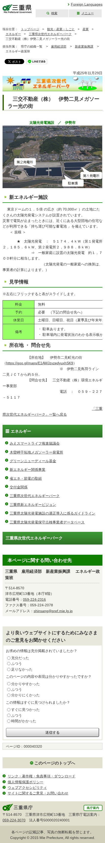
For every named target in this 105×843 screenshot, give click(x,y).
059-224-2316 (34, 599)
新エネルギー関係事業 (27, 470)
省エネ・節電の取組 (26, 478)
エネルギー (13, 34)
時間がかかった (23, 721)
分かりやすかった (25, 684)
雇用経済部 (58, 46)
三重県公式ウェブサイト (17, 8)
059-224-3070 (14, 820)
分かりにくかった (25, 695)
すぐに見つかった (25, 709)
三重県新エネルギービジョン (33, 505)
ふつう (16, 663)
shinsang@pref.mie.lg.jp (53, 611)
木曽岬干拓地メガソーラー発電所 (36, 452)
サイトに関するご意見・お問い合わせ (38, 793)
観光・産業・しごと (61, 29)
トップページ (30, 29)
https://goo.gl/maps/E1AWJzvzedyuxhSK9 (39, 363)
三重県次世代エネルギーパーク (50, 34)
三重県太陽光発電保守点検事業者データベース (47, 522)
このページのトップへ (54, 763)
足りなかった (22, 669)
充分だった (20, 658)
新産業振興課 (84, 46)
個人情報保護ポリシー (25, 782)
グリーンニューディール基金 (33, 461)
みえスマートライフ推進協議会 (35, 443)
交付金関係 (19, 487)
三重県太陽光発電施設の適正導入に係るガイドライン (52, 513)
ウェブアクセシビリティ (27, 788)
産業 (86, 29)
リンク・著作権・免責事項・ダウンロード (41, 776)
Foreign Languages (86, 4)
